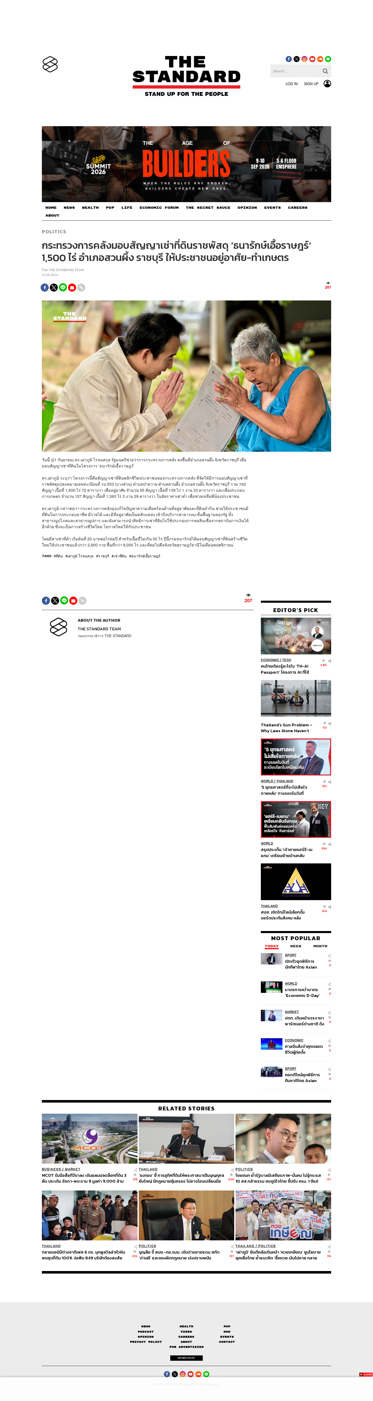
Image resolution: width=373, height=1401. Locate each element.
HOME (51, 208)
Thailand (284, 781)
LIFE (126, 208)
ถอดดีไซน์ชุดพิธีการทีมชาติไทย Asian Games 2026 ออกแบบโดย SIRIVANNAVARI (302, 1077)
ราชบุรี (103, 555)
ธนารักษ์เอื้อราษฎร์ (145, 555)
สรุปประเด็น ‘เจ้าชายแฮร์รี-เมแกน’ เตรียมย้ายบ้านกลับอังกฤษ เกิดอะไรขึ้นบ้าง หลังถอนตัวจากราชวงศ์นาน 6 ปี (286, 852)
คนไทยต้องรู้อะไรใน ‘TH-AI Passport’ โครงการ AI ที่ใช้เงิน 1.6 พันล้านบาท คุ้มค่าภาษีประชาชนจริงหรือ (286, 669)
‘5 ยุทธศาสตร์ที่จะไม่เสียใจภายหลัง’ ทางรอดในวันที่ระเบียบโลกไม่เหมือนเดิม (284, 790)
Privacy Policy (146, 1341)
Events (227, 1336)
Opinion (146, 1336)
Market (292, 1012)
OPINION (247, 208)
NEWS (69, 208)
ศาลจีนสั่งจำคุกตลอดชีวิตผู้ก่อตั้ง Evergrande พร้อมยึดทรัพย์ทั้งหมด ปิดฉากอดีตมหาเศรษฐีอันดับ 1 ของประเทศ (304, 1049)
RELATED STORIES (186, 1108)
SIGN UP (311, 83)
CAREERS (298, 208)
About (186, 1341)
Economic (270, 660)
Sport (290, 955)
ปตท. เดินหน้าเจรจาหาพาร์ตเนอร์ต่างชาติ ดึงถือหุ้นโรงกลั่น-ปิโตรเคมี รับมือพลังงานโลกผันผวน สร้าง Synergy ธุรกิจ (304, 1020)
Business (51, 1169)
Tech (286, 660)
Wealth (186, 1326)
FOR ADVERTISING (186, 1347)
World (267, 781)
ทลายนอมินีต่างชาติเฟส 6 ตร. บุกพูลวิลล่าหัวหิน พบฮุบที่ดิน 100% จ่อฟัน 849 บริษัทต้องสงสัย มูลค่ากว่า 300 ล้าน (83, 1255)
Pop (227, 1326)
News (145, 1326)
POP (110, 208)
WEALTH (90, 208)
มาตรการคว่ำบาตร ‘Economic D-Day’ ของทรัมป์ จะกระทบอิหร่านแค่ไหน (302, 992)
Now (227, 1331)
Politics (54, 231)
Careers (186, 1336)
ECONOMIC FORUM (159, 208)
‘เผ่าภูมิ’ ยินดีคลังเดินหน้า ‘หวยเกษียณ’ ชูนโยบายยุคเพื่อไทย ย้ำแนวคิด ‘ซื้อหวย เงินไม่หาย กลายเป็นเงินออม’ (278, 1255)
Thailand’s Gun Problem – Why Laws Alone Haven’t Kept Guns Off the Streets (287, 727)
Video (186, 1331)
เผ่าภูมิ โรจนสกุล (80, 555)
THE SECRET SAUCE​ (208, 208)
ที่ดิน (59, 555)
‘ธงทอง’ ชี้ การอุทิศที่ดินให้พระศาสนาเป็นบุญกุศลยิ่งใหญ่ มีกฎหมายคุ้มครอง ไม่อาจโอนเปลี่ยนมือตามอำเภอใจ (181, 1178)
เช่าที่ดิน (120, 555)
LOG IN (292, 83)
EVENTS (272, 208)
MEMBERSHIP (186, 1358)
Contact (227, 1341)
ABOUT (52, 215)
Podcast (146, 1331)
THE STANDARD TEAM (66, 270)
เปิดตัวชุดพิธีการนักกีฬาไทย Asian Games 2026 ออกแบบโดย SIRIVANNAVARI (301, 964)
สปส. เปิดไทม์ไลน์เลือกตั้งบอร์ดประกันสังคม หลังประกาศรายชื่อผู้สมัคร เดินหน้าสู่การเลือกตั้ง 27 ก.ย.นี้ (284, 914)
